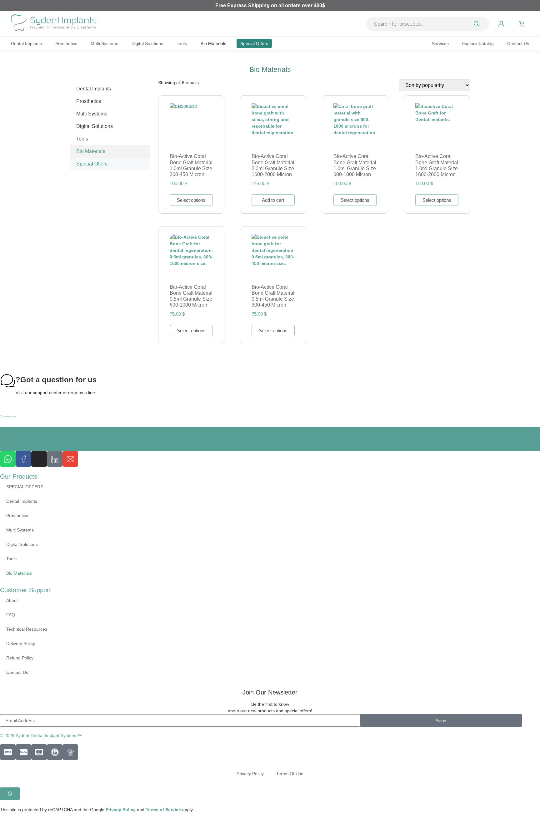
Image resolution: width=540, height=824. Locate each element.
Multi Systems (104, 43)
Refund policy (19, 657)
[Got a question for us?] (8, 381)
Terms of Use (289, 773)
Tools (182, 43)
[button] (4, 384)
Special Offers (254, 43)
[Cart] (521, 23)
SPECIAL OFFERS (24, 486)
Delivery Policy (20, 643)
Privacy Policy (250, 773)
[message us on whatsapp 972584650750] (8, 459)
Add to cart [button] (273, 200)
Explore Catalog (478, 43)
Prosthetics (66, 43)
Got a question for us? (56, 379)
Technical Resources (26, 629)
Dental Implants (26, 43)
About (12, 600)
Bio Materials (213, 43)
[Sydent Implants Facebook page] (23, 459)
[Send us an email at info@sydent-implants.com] (70, 459)
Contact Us (518, 43)
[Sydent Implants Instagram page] (39, 459)
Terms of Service (164, 809)
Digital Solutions (147, 43)
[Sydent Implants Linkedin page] (54, 459)
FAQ (10, 614)
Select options (191, 200)
